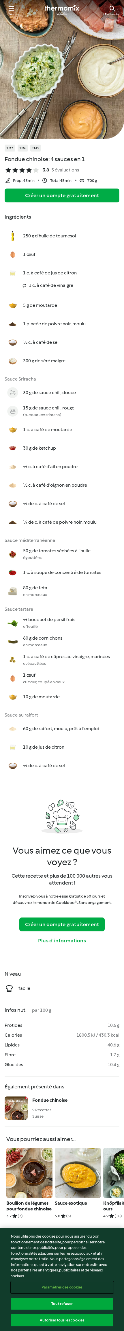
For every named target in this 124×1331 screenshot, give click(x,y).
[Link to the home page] (62, 10)
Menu (12, 14)
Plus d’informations (62, 940)
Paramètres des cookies (62, 1287)
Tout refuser (62, 1304)
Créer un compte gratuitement (62, 195)
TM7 (10, 148)
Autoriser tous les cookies (62, 1320)
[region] (62, 1279)
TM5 (35, 148)
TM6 (23, 148)
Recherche (112, 14)
